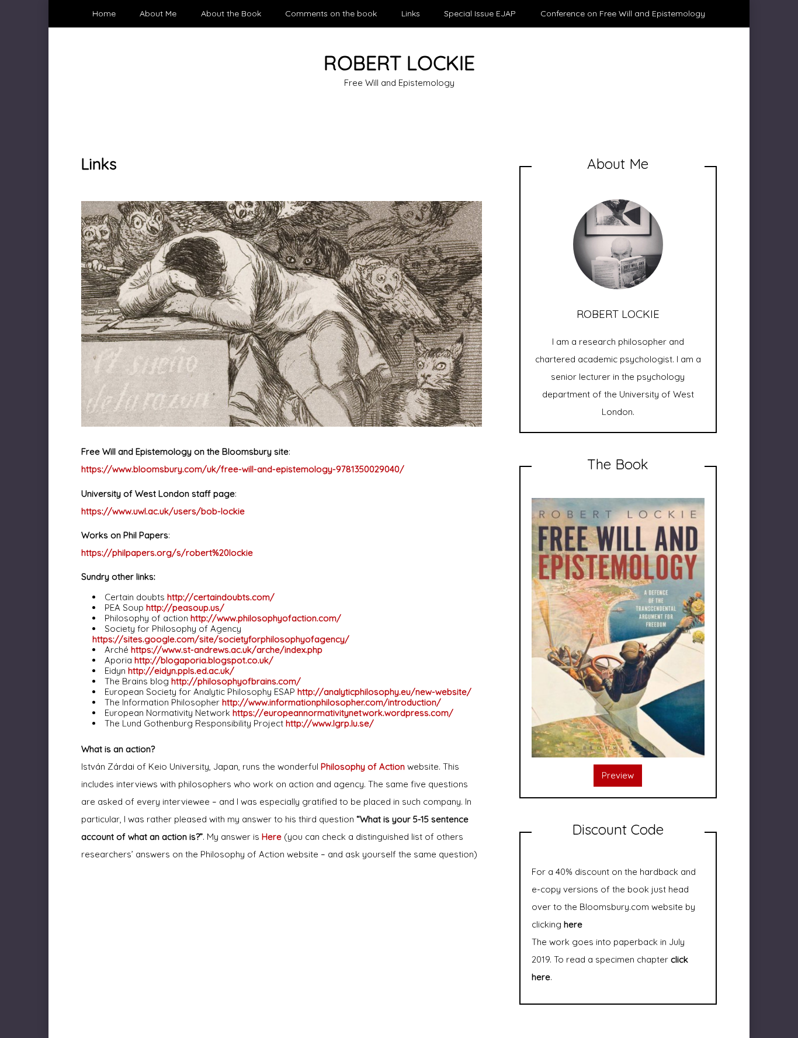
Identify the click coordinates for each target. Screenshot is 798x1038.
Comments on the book (331, 13)
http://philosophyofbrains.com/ (236, 681)
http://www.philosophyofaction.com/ (265, 618)
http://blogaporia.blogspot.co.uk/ (203, 660)
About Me (158, 13)
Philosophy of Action (363, 766)
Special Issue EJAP (480, 13)
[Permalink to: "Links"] (281, 313)
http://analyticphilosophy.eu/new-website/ (384, 691)
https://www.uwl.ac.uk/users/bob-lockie (163, 511)
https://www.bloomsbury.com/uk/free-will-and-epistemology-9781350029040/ (242, 469)
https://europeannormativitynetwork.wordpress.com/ (343, 712)
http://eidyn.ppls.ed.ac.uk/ (181, 670)
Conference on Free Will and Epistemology (622, 13)
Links (410, 13)
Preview (618, 775)
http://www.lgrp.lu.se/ (330, 723)
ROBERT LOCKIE (399, 62)
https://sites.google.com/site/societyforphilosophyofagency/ (220, 639)
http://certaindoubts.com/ (221, 597)
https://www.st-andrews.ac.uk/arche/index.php (226, 649)
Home (104, 13)
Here (272, 836)
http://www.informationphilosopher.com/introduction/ (331, 702)
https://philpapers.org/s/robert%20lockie (167, 552)
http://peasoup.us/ (185, 607)
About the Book (231, 13)
